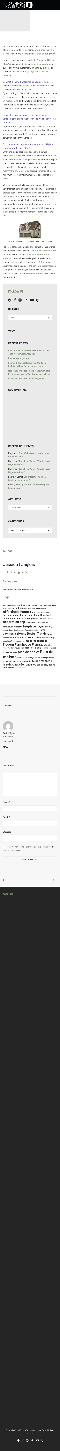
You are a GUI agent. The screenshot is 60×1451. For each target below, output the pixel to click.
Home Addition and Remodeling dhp (23, 630)
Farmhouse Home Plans (39, 622)
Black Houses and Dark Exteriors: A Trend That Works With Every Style (29, 352)
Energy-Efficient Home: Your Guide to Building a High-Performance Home (27, 364)
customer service (34, 273)
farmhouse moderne (12, 626)
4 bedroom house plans (36, 608)
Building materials (9, 589)
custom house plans (45, 618)
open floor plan (32, 647)
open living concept (47, 648)
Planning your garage (18, 358)
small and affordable (20, 661)
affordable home (16, 611)
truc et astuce (20, 668)
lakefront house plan (16, 641)
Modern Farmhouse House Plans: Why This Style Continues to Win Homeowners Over (29, 372)
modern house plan (16, 648)
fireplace (29, 626)
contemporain (43, 612)
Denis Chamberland (40, 64)
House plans (32, 637)
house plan (18, 637)
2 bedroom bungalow (11, 605)
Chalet (32, 612)
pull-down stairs (11, 196)
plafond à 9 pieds (10, 652)
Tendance (30, 664)
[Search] (30, 317)
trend (12, 667)
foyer (40, 626)
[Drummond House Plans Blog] (19, 5)
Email (6, 817)
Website (7, 832)
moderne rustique (36, 640)
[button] (53, 5)
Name (6, 802)
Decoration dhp (14, 622)
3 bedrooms (19, 608)
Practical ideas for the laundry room (26, 378)
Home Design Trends (32, 633)
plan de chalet (28, 652)
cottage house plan (13, 615)
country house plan (25, 618)
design (28, 622)
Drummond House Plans (37, 254)
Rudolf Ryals (9, 733)
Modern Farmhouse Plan (20, 644)
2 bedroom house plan (31, 605)
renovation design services (30, 657)
